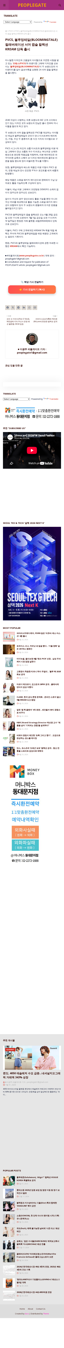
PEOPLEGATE (32, 5)
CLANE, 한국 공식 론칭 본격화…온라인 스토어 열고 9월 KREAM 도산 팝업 (39, 698)
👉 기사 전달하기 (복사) (32, 289)
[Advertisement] (25, 492)
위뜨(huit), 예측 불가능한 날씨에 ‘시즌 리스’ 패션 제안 (38, 1230)
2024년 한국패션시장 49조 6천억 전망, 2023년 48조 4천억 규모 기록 (39, 1268)
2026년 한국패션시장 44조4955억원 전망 (34, 1292)
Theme (46, 1313)
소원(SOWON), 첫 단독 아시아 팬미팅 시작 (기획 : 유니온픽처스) (38, 1217)
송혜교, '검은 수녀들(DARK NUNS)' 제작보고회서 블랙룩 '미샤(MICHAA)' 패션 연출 (38, 1242)
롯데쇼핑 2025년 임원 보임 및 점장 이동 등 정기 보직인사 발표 (38, 1191)
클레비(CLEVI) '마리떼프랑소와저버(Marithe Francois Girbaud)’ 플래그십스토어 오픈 (36, 1255)
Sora (27, 1313)
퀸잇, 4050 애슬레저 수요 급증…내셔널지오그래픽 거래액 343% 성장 (31, 1075)
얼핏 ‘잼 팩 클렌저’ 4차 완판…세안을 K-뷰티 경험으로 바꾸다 (38, 711)
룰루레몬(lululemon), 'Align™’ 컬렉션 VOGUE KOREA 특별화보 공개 (37, 1179)
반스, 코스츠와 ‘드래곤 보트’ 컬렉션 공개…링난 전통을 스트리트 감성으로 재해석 (38, 749)
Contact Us (40, 1309)
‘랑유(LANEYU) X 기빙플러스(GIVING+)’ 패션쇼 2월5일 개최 (38, 1281)
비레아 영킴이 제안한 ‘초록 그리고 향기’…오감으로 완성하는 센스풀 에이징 (38, 737)
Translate (52, 22)
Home (22, 1309)
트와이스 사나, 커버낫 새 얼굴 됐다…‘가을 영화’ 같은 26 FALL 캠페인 (38, 647)
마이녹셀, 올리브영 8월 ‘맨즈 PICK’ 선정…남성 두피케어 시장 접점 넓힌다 (39, 660)
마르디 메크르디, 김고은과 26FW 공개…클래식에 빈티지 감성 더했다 (38, 686)
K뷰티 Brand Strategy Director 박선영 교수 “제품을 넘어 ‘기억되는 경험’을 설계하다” (38, 724)
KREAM (13, 246)
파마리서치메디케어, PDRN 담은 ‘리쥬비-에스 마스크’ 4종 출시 (38, 635)
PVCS (11, 31)
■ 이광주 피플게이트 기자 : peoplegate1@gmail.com (32, 351)
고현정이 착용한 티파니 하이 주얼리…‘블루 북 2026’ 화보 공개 (39, 673)
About (30, 1309)
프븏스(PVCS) (19, 63)
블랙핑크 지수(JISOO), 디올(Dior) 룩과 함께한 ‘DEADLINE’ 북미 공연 (37, 1204)
